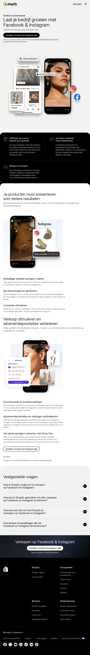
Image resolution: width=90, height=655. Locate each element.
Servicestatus (65, 619)
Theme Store (65, 579)
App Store (64, 584)
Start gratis (77, 4)
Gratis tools (36, 615)
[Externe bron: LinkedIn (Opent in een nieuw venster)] (31, 644)
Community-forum (67, 610)
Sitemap (54, 638)
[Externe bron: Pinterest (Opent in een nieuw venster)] (36, 644)
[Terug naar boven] (5, 569)
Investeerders (37, 577)
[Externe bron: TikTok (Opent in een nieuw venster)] (26, 644)
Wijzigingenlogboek (39, 619)
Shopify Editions (38, 572)
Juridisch (27, 638)
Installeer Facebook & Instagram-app (21, 35)
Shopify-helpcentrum (68, 606)
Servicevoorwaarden (11, 638)
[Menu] (85, 4)
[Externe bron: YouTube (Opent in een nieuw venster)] (15, 644)
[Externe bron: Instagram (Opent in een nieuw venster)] (21, 644)
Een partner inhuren (67, 615)
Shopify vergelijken (39, 606)
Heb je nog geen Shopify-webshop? (45, 552)
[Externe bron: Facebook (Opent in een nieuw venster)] (5, 644)
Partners (63, 588)
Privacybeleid (41, 638)
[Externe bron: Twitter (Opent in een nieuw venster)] (10, 644)
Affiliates (63, 593)
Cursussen (36, 610)
